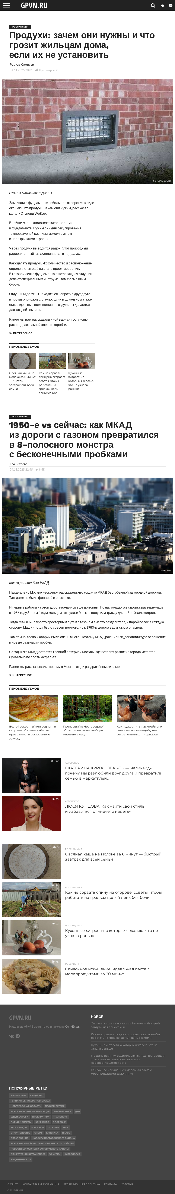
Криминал (42, 1122)
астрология (72, 1154)
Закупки (54, 1154)
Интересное (22, 333)
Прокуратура (40, 1116)
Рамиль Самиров (22, 64)
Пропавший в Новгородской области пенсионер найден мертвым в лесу (84, 730)
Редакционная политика (81, 1184)
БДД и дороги (19, 1116)
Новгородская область (26, 1106)
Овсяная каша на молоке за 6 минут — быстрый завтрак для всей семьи (22, 381)
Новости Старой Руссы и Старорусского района (42, 1143)
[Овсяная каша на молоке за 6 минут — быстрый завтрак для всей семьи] (22, 367)
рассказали (41, 319)
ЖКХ (65, 1127)
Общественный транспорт (28, 1154)
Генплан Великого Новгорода (30, 1100)
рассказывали (36, 666)
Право (66, 1132)
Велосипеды (19, 1127)
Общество (36, 1095)
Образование (19, 1138)
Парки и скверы (21, 1122)
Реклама (110, 1184)
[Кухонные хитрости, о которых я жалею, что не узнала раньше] (81, 367)
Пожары (53, 1127)
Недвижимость (21, 1159)
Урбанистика (62, 1111)
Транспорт (60, 1116)
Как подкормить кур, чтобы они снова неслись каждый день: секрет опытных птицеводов (139, 730)
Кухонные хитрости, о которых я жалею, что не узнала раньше (81, 381)
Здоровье (59, 1122)
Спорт (38, 1132)
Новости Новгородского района (53, 1138)
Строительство (20, 1132)
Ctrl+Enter (72, 1026)
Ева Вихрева (18, 464)
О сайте (12, 1184)
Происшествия (54, 1106)
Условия (127, 1184)
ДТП (77, 1111)
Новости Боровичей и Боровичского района (40, 1148)
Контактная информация (40, 1184)
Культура (52, 1132)
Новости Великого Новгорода (30, 1111)
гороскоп (37, 1127)
